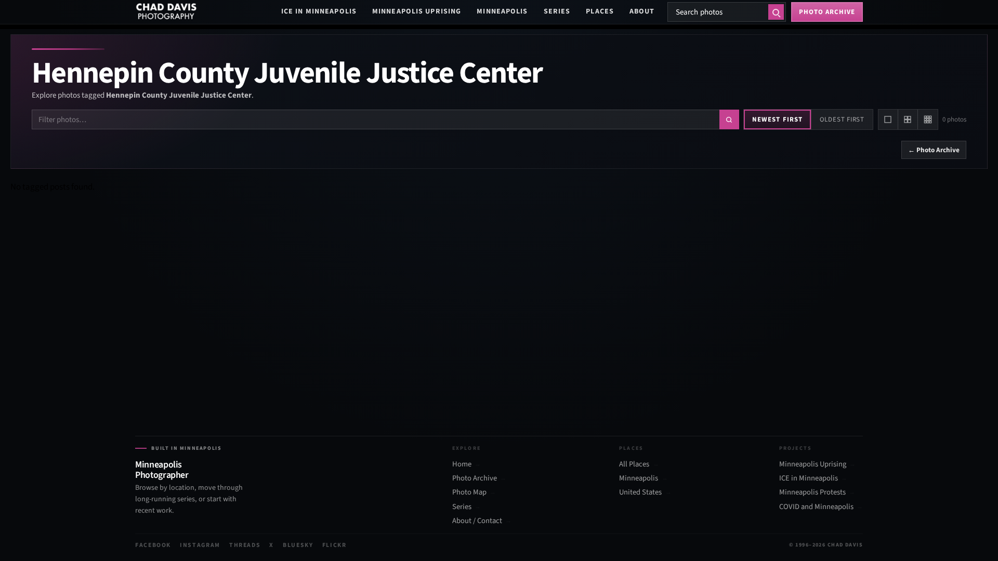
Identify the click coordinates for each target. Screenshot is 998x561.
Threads (245, 545)
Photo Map (469, 492)
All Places (634, 464)
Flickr (334, 545)
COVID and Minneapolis (816, 507)
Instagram (200, 545)
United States (640, 492)
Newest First (777, 119)
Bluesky (298, 545)
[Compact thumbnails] (928, 119)
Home (461, 464)
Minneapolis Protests (812, 492)
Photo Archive (474, 478)
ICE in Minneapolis (319, 11)
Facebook (153, 545)
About (642, 11)
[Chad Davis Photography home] (166, 12)
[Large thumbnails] (888, 119)
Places (600, 11)
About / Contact (477, 521)
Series (557, 11)
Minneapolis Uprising (416, 11)
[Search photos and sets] (776, 12)
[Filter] (729, 119)
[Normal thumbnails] (908, 119)
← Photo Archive (934, 150)
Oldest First (842, 119)
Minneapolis (502, 11)
